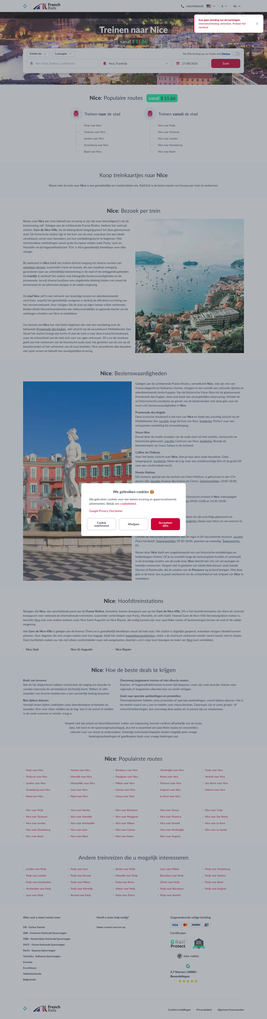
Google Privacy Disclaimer (106, 510)
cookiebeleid (128, 503)
